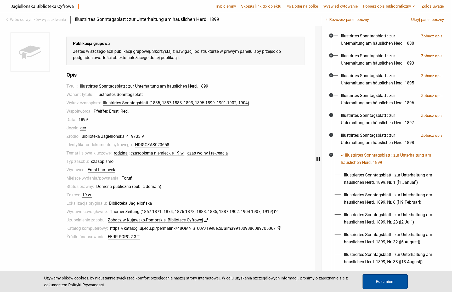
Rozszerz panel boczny (349, 19)
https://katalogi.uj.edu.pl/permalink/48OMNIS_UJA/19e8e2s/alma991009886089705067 (193, 228)
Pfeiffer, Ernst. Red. (111, 111)
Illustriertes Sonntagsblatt (119, 94)
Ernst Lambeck (101, 169)
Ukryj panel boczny (427, 19)
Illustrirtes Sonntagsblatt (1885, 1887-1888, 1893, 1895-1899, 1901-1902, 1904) (176, 102)
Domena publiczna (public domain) (128, 186)
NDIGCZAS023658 (152, 144)
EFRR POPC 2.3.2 (124, 236)
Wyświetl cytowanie (340, 6)
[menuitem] (379, 40)
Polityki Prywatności (86, 285)
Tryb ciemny (225, 6)
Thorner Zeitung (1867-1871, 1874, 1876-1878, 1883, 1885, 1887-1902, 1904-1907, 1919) (191, 211)
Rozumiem (385, 281)
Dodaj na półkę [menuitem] (305, 6)
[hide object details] (318, 159)
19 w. (87, 194)
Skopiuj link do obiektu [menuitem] (261, 6)
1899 (83, 119)
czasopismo (102, 161)
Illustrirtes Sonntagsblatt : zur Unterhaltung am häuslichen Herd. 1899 (144, 86)
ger (83, 127)
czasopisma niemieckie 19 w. (157, 153)
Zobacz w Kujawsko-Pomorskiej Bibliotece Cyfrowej (155, 219)
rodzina (121, 153)
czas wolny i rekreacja (207, 153)
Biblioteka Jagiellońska (130, 203)
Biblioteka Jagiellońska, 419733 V (113, 136)
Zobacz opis (432, 36)
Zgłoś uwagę (433, 6)
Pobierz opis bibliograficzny (387, 6)
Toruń (127, 178)
